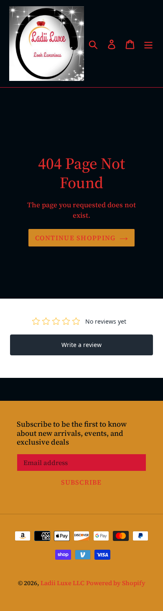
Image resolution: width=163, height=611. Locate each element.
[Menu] (148, 43)
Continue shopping (75, 237)
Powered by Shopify (115, 582)
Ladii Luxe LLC (62, 582)
